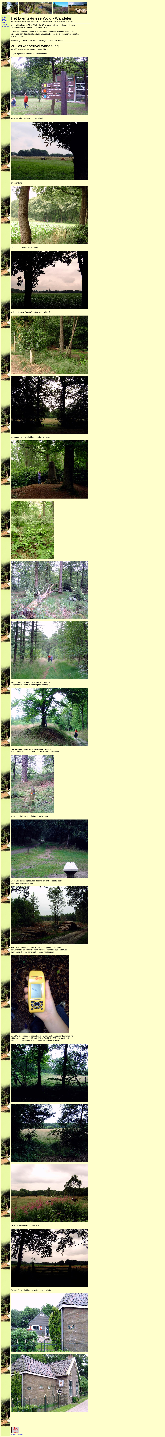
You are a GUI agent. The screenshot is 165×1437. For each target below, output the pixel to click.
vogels (4, 22)
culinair (4, 24)
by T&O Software (17, 1434)
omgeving (5, 26)
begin (4, 17)
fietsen (4, 21)
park (3, 19)
